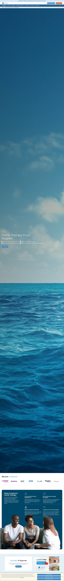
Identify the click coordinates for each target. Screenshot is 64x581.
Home (3, 7)
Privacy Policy (22, 577)
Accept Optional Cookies (49, 579)
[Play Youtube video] (46, 563)
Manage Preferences (49, 574)
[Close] (63, 577)
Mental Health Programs (8, 7)
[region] (32, 577)
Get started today (51, 3)
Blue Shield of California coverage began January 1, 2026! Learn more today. (32, 0)
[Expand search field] (46, 3)
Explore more (18, 566)
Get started (5, 246)
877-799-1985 (59, 3)
